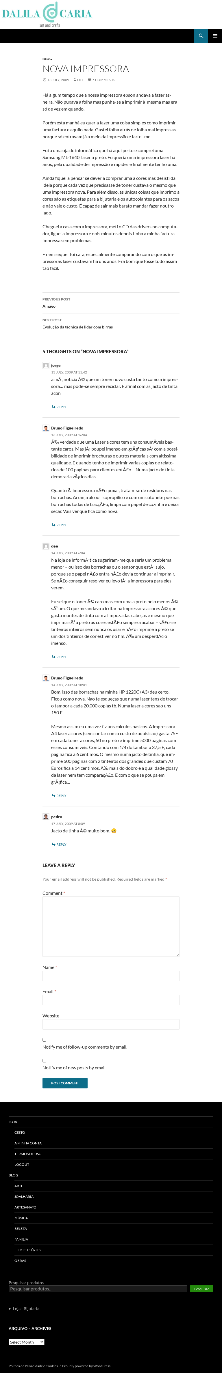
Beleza (20, 1228)
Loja (13, 1122)
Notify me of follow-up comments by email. (84, 1046)
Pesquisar (201, 1289)
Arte (18, 1186)
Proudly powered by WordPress (86, 1366)
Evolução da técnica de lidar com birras (77, 323)
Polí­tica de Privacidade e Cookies (33, 1366)
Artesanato (25, 1207)
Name (49, 967)
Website (50, 1015)
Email (49, 991)
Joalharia (24, 1196)
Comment (53, 893)
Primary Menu (215, 36)
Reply (61, 407)
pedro (56, 816)
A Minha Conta (28, 1143)
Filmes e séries (27, 1250)
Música (21, 1218)
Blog (47, 59)
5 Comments (103, 80)
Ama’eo (56, 303)
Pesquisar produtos (26, 1282)
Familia (21, 1239)
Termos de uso (28, 1154)
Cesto (19, 1132)
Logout (21, 1164)
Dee (80, 80)
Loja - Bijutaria (26, 1308)
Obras (20, 1260)
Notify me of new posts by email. (74, 1067)
